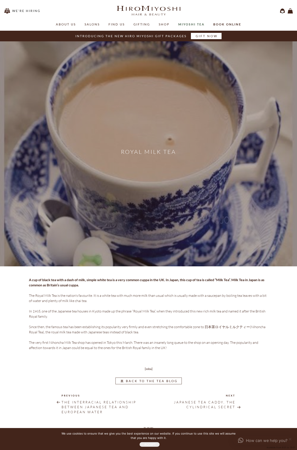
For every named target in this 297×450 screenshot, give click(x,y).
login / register (282, 11)
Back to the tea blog (149, 381)
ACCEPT (150, 444)
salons (92, 24)
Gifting (141, 24)
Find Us (116, 24)
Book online (227, 24)
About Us (66, 24)
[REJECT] (289, 438)
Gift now (207, 36)
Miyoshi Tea (191, 24)
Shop (164, 24)
